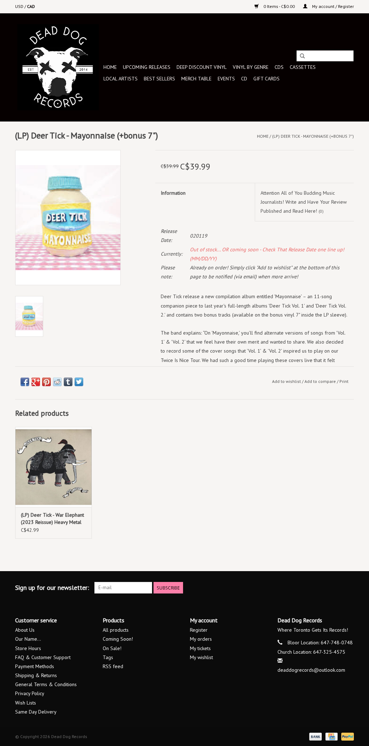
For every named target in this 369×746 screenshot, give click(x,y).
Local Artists (120, 78)
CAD (31, 6)
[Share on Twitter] (79, 382)
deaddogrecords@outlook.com (311, 670)
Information (173, 193)
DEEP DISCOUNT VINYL (202, 67)
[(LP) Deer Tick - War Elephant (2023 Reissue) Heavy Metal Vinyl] (53, 467)
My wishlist (201, 657)
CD (244, 78)
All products (116, 630)
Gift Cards (266, 78)
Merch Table (196, 78)
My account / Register (332, 6)
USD (20, 6)
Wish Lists (25, 702)
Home (110, 67)
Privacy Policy (29, 693)
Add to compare (320, 381)
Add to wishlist (286, 381)
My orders (201, 639)
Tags (108, 657)
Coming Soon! (118, 639)
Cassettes (303, 67)
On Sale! (112, 648)
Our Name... (28, 639)
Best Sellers (159, 78)
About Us (25, 630)
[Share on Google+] (35, 382)
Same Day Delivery (36, 712)
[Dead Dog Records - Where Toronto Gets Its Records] (58, 67)
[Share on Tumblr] (68, 382)
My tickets (200, 648)
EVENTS (226, 78)
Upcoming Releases (146, 67)
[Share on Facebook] (25, 382)
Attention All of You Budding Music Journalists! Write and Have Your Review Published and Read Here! (304, 202)
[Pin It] (46, 382)
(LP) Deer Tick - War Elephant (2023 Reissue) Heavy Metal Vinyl (52, 519)
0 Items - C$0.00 (279, 6)
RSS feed (113, 666)
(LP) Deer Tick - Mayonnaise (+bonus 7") (313, 136)
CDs (279, 67)
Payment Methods (34, 666)
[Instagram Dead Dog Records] (348, 587)
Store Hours (28, 648)
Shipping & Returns (36, 675)
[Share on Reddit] (57, 382)
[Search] (302, 56)
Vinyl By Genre (250, 67)
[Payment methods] (315, 736)
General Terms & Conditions (46, 684)
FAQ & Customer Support (43, 657)
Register (199, 630)
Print (343, 381)
